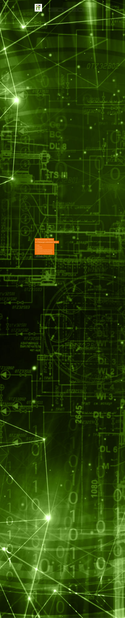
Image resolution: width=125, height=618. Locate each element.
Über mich (65, 9)
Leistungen (54, 9)
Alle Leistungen (39, 256)
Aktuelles (75, 9)
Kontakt (85, 9)
